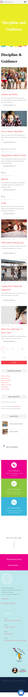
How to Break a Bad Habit (12, 131)
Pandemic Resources (5, 376)
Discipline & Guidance (6, 380)
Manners (4, 179)
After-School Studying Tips (12, 242)
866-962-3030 (17, 406)
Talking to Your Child (6, 384)
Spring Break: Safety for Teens (13, 155)
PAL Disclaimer (4, 603)
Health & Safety (4, 382)
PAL (12, 90)
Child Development (5, 378)
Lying (3, 203)
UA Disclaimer (12, 603)
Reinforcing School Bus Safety (16, 423)
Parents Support (4, 386)
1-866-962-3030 (4, 599)
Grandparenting (8, 633)
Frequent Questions (5, 389)
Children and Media (9, 94)
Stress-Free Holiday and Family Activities (15, 640)
